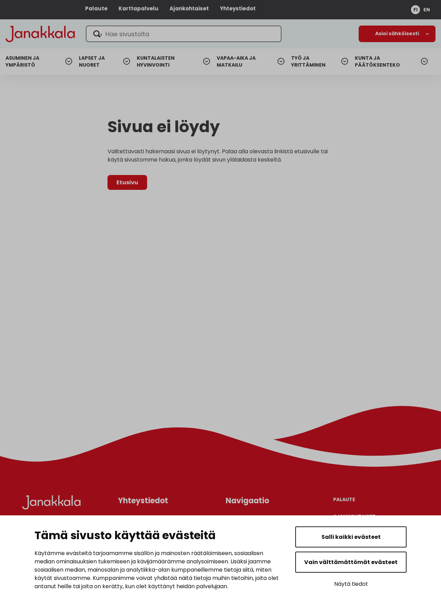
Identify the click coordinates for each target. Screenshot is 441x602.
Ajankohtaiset (189, 8)
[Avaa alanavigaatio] (397, 34)
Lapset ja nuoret (92, 61)
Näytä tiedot (351, 584)
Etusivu (127, 182)
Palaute (96, 8)
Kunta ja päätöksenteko (377, 61)
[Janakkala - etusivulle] (40, 33)
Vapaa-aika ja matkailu (236, 61)
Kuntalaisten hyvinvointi (156, 61)
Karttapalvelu (138, 8)
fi (415, 9)
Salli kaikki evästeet (351, 537)
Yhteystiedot (238, 8)
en (426, 9)
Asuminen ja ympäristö (22, 61)
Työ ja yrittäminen (308, 61)
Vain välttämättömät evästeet (351, 562)
